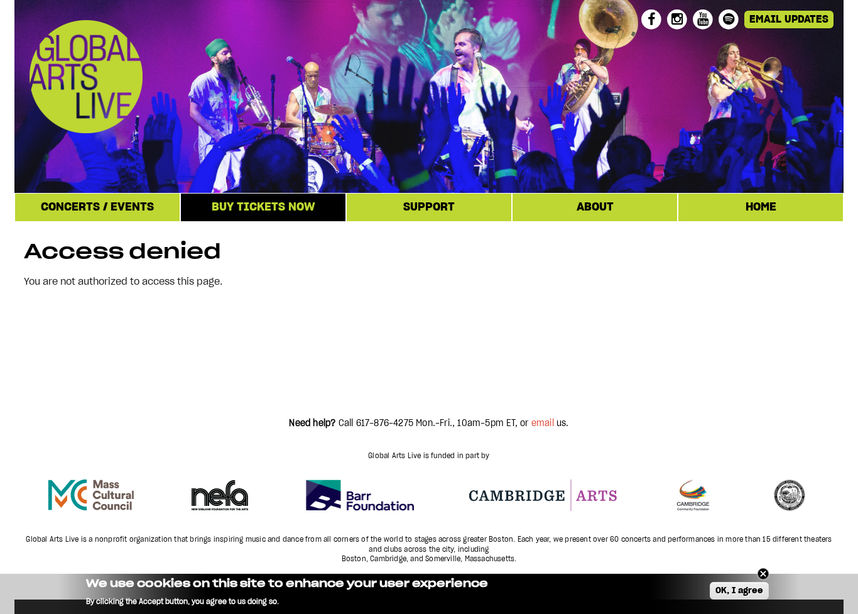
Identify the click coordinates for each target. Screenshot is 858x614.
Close (763, 573)
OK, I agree (739, 591)
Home (761, 207)
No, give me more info (321, 601)
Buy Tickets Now (263, 207)
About (595, 207)
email (542, 423)
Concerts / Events (97, 207)
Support (429, 207)
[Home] (164, 78)
